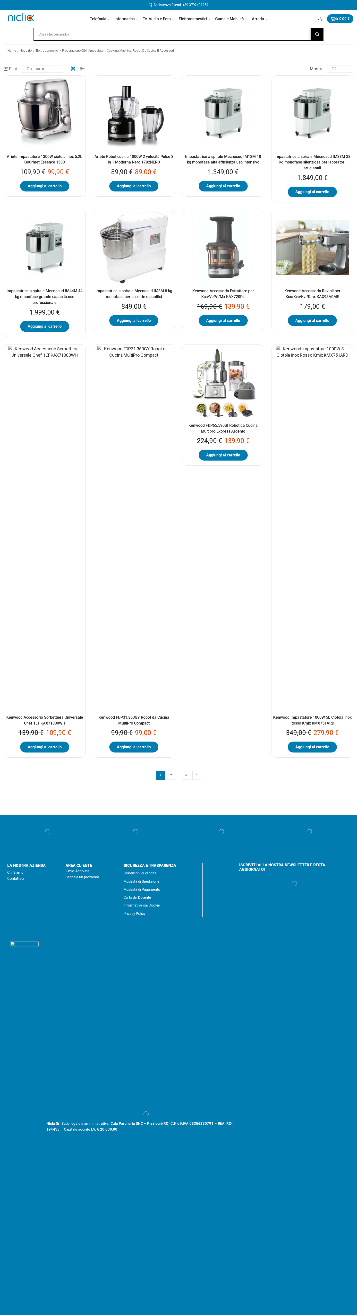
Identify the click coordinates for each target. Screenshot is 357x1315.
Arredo (258, 19)
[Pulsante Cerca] (317, 34)
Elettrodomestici (193, 19)
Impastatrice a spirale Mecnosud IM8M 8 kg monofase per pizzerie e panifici (133, 294)
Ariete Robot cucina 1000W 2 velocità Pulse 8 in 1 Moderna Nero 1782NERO (133, 159)
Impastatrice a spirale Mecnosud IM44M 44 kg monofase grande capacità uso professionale (45, 297)
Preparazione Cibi (74, 50)
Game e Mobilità (229, 19)
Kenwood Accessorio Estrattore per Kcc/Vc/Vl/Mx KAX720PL (223, 294)
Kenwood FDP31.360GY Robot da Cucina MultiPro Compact (134, 720)
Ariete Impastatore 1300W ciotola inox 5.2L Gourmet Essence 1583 (44, 159)
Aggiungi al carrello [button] (45, 186)
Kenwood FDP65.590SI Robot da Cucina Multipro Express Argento (223, 428)
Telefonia (98, 19)
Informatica (124, 19)
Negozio (26, 50)
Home (12, 50)
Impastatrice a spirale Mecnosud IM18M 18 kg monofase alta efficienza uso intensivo (223, 159)
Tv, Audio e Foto (157, 19)
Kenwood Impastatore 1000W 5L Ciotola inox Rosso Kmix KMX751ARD (312, 720)
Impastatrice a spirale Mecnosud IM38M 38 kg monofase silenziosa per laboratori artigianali (312, 162)
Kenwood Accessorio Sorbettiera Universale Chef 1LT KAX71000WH (44, 720)
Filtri (13, 68)
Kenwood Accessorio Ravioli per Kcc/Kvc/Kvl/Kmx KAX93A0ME (312, 294)
